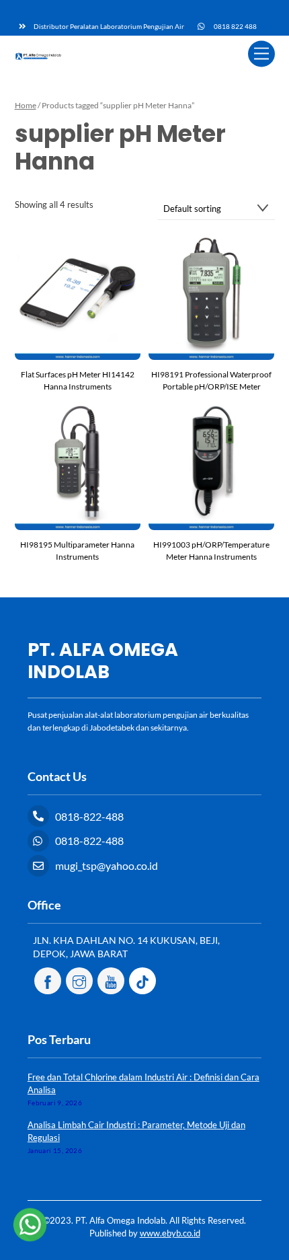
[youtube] (110, 979)
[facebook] (47, 979)
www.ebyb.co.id (170, 1233)
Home (25, 105)
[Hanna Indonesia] (38, 55)
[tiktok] (142, 979)
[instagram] (79, 979)
